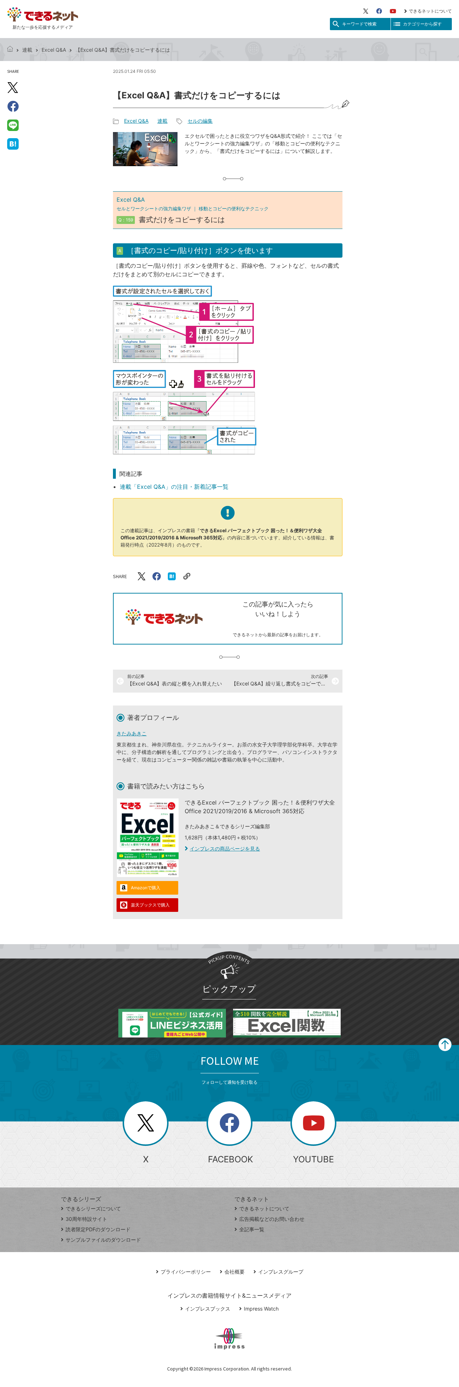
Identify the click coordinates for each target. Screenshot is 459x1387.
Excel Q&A (54, 50)
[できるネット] (10, 49)
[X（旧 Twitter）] (365, 11)
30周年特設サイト (86, 1219)
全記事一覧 (251, 1229)
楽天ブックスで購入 (150, 905)
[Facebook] (379, 11)
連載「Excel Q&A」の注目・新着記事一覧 (174, 486)
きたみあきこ (132, 733)
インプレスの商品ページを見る (225, 848)
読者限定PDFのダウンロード (98, 1229)
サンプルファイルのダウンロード (103, 1240)
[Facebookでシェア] (13, 106)
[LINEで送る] (13, 125)
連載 (27, 50)
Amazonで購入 (145, 887)
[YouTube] (393, 11)
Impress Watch (261, 1309)
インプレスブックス (207, 1309)
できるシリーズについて (93, 1208)
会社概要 (234, 1272)
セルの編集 (200, 121)
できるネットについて (430, 11)
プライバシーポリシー (186, 1272)
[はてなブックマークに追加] (13, 143)
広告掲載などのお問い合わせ (271, 1219)
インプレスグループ (280, 1272)
